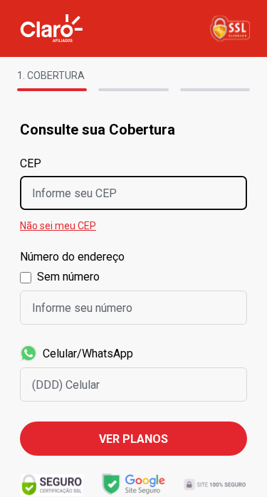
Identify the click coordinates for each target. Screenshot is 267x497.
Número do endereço (72, 256)
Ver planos (133, 439)
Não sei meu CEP (58, 225)
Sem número (68, 276)
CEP (30, 163)
